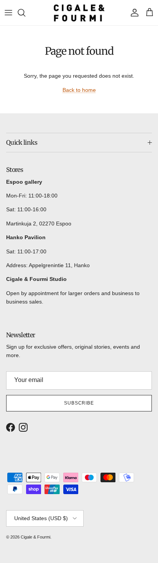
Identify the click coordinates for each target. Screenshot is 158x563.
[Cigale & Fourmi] (79, 12)
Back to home (79, 90)
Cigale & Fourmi (35, 537)
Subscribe (79, 403)
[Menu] (8, 12)
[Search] (25, 12)
